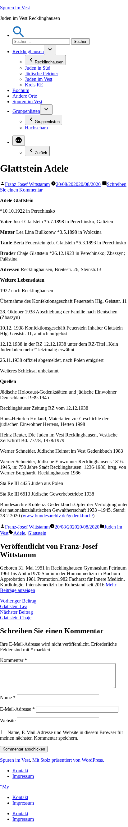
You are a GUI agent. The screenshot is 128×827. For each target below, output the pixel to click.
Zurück (41, 152)
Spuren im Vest (15, 7)
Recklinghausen (28, 51)
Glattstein (37, 533)
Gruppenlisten (26, 111)
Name (8, 697)
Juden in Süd (37, 68)
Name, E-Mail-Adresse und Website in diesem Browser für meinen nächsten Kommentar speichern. (61, 735)
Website (8, 720)
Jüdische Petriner (41, 73)
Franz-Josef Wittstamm (27, 184)
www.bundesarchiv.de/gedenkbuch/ (58, 515)
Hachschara (36, 127)
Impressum (23, 776)
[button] (18, 35)
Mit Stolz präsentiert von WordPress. (68, 760)
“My (4, 786)
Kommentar (13, 660)
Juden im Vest (38, 79)
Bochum (20, 90)
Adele (19, 533)
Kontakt (20, 770)
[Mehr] (18, 141)
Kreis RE (34, 84)
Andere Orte (24, 96)
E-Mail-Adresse (17, 709)
